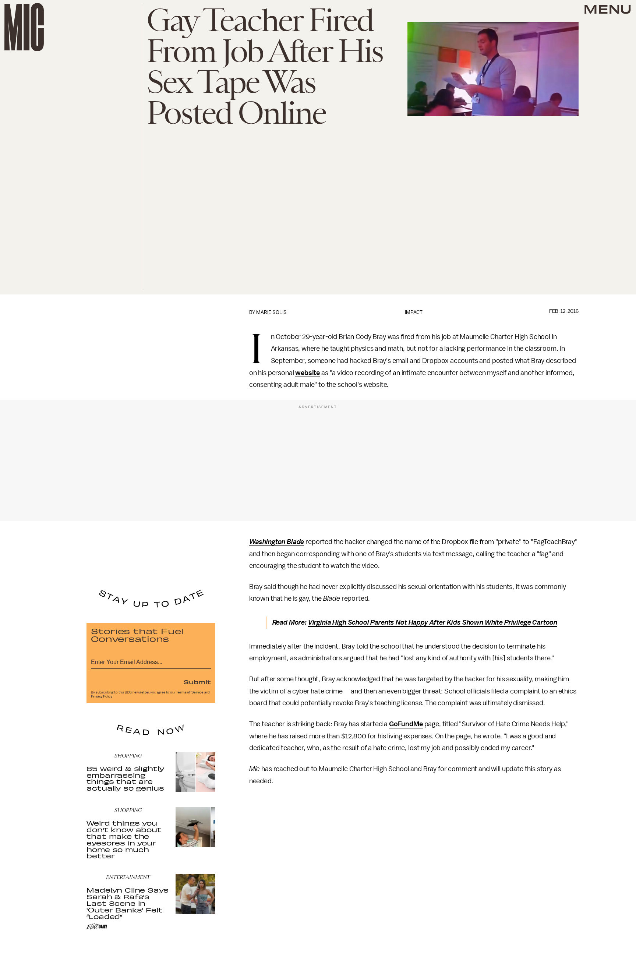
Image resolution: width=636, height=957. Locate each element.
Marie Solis (271, 312)
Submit (197, 681)
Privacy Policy (101, 696)
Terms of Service (189, 692)
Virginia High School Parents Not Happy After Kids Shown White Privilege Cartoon (432, 622)
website (307, 373)
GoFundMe (406, 724)
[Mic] (24, 27)
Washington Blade (276, 541)
